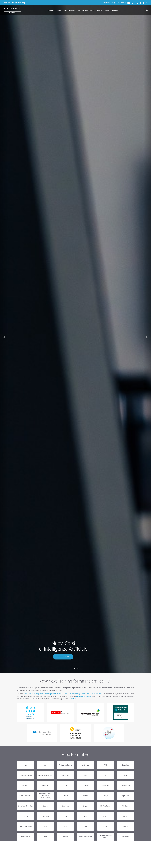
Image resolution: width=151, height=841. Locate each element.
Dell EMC (85, 796)
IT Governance (25, 837)
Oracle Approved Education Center (56, 694)
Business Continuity (25, 775)
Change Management (45, 775)
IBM (45, 826)
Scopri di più (63, 657)
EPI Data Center (105, 806)
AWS (105, 765)
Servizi (99, 10)
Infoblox (105, 826)
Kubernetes (65, 837)
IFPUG (65, 826)
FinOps (25, 816)
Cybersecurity (125, 785)
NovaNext (7, 3)
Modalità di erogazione (86, 10)
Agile (25, 765)
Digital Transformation (25, 806)
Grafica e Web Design (25, 826)
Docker (45, 806)
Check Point (65, 775)
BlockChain (125, 765)
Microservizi (126, 837)
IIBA (85, 826)
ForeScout (45, 816)
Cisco (85, 775)
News (107, 10)
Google (125, 816)
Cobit (65, 785)
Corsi (59, 10)
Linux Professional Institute (106, 837)
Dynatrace (65, 806)
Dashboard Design (25, 796)
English (85, 806)
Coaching (45, 785)
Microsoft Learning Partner (76, 694)
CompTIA (106, 785)
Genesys (105, 816)
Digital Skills (125, 796)
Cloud (125, 775)
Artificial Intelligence (65, 765)
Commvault (85, 785)
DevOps (105, 796)
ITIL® (45, 837)
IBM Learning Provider (94, 694)
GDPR (85, 816)
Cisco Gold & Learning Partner (34, 694)
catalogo (73, 699)
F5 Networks (126, 806)
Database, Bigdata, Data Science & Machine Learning (45, 796)
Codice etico (120, 3)
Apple (45, 765)
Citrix (105, 775)
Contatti (115, 10)
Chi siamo (51, 10)
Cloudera (25, 785)
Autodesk (85, 765)
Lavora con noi (108, 3)
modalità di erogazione (83, 696)
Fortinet (65, 816)
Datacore (66, 796)
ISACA (125, 826)
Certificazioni (69, 10)
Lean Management (85, 837)
